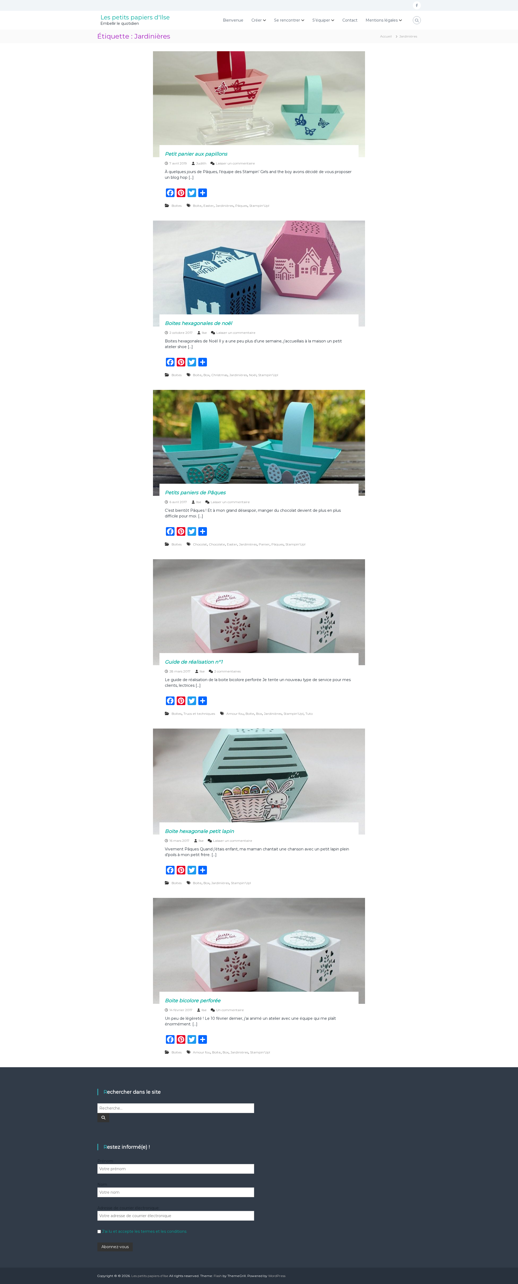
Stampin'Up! (259, 206)
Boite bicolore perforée (192, 1001)
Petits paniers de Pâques (195, 493)
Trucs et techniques (199, 714)
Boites (177, 206)
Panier (264, 544)
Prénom (105, 1161)
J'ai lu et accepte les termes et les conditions (144, 1231)
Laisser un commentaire (235, 163)
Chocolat (200, 544)
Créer (256, 20)
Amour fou (235, 714)
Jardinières (224, 206)
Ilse (204, 333)
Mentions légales (382, 20)
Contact (349, 20)
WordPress (276, 1276)
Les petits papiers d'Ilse (135, 17)
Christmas (219, 375)
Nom (102, 1184)
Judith (201, 163)
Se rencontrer (287, 20)
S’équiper (321, 20)
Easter (208, 206)
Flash (218, 1276)
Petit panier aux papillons (196, 154)
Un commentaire (230, 1010)
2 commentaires (227, 671)
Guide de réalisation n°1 (193, 662)
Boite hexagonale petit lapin (199, 831)
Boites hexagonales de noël (198, 323)
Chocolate (217, 544)
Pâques (241, 206)
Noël (252, 375)
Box (206, 375)
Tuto (309, 714)
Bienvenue (233, 20)
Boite (197, 206)
